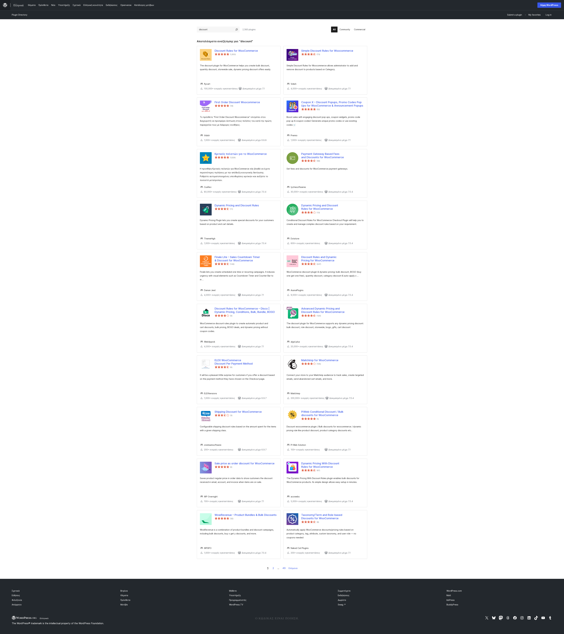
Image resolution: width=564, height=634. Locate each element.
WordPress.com (454, 591)
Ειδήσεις (16, 595)
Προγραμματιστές (237, 600)
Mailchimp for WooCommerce (319, 360)
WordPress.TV (236, 604)
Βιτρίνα (124, 591)
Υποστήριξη (235, 595)
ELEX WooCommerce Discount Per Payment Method (234, 362)
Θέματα (124, 595)
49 (284, 568)
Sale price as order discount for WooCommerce (245, 463)
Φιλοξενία (17, 600)
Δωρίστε (342, 600)
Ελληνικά (44, 618)
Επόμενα (293, 568)
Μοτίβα (124, 604)
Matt (448, 595)
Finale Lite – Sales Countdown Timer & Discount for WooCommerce (237, 259)
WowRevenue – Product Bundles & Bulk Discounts (246, 514)
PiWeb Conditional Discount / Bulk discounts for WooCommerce (322, 413)
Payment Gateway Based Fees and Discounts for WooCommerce (322, 155)
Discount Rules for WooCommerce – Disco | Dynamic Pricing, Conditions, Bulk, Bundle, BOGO (245, 310)
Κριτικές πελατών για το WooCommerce (241, 153)
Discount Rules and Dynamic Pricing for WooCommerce (318, 259)
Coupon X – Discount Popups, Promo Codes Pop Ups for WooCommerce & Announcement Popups (332, 104)
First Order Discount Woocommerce (237, 102)
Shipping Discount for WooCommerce (238, 411)
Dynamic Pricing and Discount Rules (237, 205)
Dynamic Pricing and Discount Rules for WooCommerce (319, 207)
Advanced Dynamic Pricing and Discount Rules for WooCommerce (323, 310)
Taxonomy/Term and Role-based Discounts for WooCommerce (321, 516)
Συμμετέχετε (344, 591)
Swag (342, 604)
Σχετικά (16, 591)
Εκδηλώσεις (343, 595)
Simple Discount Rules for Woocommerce (327, 50)
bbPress (450, 600)
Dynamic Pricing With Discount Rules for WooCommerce (320, 465)
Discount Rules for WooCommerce (236, 50)
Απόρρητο (17, 604)
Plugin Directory (19, 15)
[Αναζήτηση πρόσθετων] (237, 29)
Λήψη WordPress (549, 5)
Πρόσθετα (125, 600)
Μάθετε (233, 591)
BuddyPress (452, 604)
